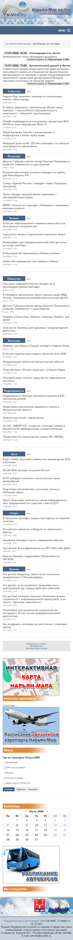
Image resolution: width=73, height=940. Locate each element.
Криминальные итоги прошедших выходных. (30, 56)
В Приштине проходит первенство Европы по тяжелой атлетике (36, 519)
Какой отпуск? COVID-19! (18, 783)
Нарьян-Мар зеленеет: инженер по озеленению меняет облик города (32, 97)
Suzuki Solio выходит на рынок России (26, 470)
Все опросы (33, 789)
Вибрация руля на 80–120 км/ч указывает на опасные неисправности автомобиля (36, 144)
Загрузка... (10, 705)
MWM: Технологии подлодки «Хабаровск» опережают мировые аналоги (36, 206)
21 (7, 835)
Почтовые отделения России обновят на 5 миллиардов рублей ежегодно (29, 285)
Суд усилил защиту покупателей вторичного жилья (34, 234)
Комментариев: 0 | (38, 59)
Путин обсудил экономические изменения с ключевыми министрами (30, 195)
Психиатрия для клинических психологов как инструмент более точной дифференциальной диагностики (31, 613)
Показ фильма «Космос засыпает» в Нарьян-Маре (34, 369)
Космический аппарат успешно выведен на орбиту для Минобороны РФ (34, 173)
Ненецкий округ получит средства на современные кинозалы (34, 379)
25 (45, 835)
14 (7, 830)
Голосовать (8, 789)
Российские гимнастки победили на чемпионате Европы (32, 530)
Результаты (21, 789)
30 (26, 839)
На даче (9, 773)
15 (17, 830)
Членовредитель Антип (44, 53)
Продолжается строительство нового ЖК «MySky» (33, 436)
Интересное (36, 646)
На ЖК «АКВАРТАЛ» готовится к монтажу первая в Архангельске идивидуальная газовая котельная (34, 427)
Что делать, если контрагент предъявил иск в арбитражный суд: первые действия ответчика (31, 586)
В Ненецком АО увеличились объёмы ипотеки (31, 253)
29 (17, 839)
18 (45, 830)
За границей (11, 762)
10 (36, 825)
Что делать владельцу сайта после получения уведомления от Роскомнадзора (31, 575)
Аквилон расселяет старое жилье (23, 417)
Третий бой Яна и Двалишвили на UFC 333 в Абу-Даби (36, 548)
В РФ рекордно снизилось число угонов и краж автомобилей (31, 479)
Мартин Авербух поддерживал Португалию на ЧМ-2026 (31, 557)
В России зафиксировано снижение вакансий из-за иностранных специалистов (34, 224)
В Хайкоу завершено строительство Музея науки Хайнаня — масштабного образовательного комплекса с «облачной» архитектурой (33, 110)
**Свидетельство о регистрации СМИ (24, 921)
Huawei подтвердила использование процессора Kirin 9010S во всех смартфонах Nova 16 (36, 122)
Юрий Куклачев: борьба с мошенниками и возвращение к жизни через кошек (28, 133)
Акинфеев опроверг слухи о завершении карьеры (33, 540)
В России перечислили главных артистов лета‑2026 (34, 353)
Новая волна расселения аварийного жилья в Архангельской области (31, 408)
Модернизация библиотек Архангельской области (33, 361)
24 (36, 835)
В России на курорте (15, 768)
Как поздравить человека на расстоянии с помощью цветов (35, 625)
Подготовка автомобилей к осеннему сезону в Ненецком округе (31, 490)
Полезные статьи (36, 643)
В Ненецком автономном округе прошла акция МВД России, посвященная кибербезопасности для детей (35, 296)
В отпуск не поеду (14, 778)
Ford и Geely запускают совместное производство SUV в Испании (36, 460)
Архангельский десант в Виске (49, 65)
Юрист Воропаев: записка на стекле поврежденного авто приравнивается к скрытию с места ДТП (35, 501)
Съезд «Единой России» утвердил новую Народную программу (35, 184)
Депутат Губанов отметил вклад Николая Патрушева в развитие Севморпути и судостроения (36, 162)
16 (26, 830)
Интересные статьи (36, 648)
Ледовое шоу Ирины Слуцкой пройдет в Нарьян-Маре (36, 345)
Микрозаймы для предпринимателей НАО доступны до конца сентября (35, 243)
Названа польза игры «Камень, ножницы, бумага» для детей (36, 318)
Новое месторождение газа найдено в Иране (30, 261)
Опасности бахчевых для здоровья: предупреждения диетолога (35, 329)
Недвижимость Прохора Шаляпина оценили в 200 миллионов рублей (33, 397)
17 (36, 830)
